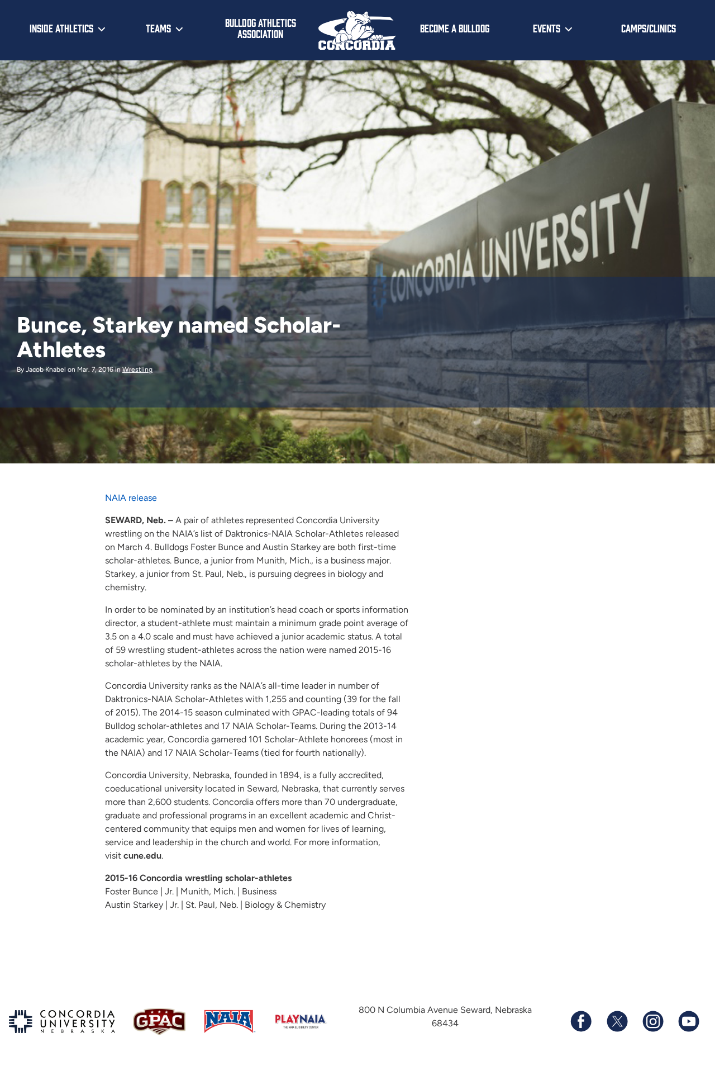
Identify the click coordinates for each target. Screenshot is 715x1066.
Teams (158, 28)
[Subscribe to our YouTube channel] (688, 1021)
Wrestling (137, 369)
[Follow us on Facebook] (581, 1021)
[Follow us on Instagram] (652, 1021)
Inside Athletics (61, 28)
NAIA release (131, 497)
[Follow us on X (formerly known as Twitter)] (617, 1021)
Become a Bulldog (454, 28)
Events (546, 28)
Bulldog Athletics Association (260, 28)
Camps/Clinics (648, 28)
